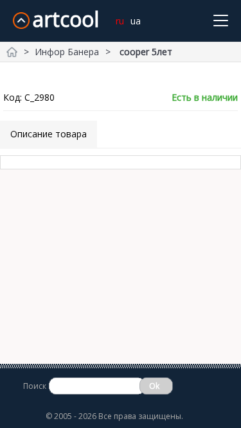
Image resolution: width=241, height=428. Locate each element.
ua (135, 21)
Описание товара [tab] (48, 134)
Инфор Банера (67, 52)
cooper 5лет (146, 52)
